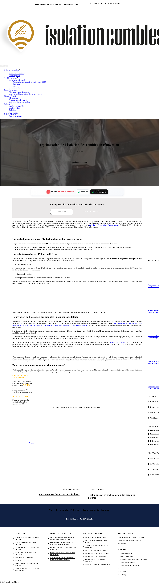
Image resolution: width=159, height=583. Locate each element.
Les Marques (13, 112)
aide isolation (13, 98)
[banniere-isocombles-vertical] (77, 307)
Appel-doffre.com (137, 537)
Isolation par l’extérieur (16, 74)
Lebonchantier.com (124, 537)
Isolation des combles (11, 70)
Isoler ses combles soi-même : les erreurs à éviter (25, 94)
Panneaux (16, 84)
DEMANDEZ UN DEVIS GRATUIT (79, 519)
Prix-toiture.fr (122, 543)
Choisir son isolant (10, 78)
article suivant (96, 490)
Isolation (7, 104)
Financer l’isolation (10, 96)
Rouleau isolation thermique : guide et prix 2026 (29, 82)
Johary (31, 443)
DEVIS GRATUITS (11, 114)
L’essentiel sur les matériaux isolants (59, 494)
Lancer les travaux (10, 90)
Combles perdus (14, 76)
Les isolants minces (15, 88)
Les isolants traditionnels (17, 80)
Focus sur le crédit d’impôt (18, 100)
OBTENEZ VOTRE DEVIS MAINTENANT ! (105, 3)
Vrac (14, 86)
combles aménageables (16, 106)
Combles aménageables (17, 72)
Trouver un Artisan (15, 116)
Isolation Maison (14, 108)
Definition (12, 110)
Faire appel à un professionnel (19, 92)
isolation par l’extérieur (118, 342)
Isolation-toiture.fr (135, 540)
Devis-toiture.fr (123, 540)
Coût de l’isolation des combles (19, 102)
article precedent (70, 490)
